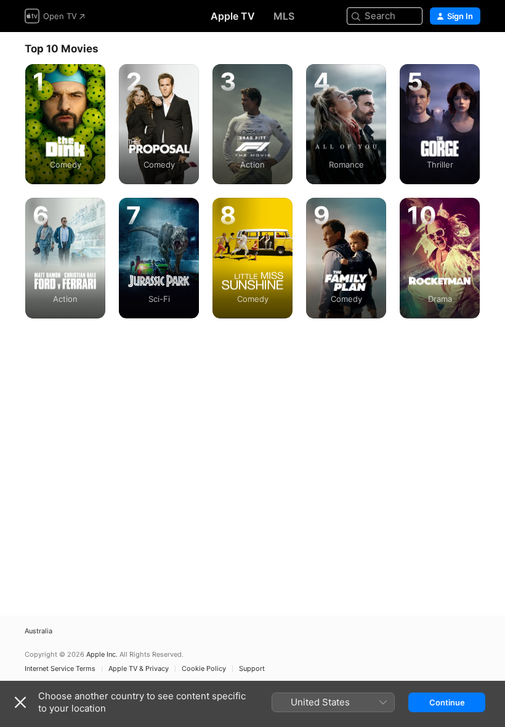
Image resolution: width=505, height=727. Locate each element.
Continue (447, 702)
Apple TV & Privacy (138, 668)
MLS (283, 16)
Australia (38, 631)
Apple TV (233, 16)
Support (252, 668)
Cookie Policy (204, 668)
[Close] (20, 702)
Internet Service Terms (60, 668)
